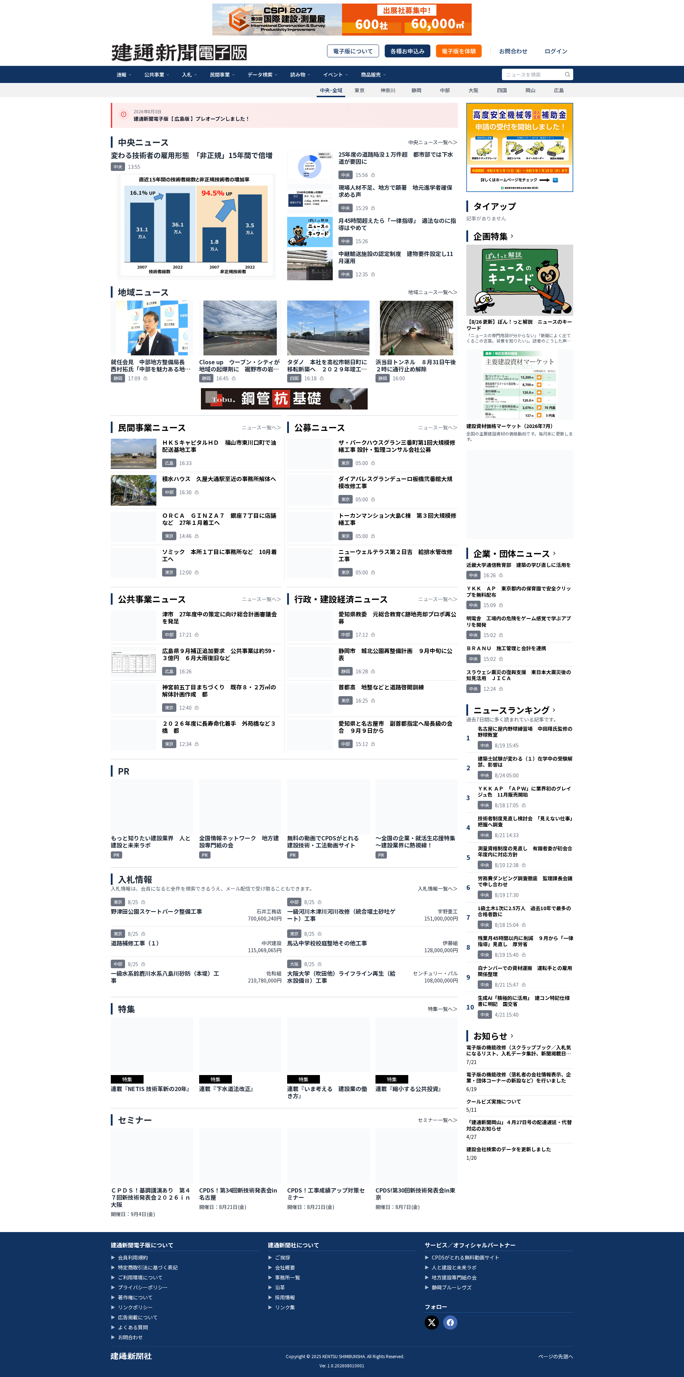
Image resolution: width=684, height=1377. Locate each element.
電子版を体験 (459, 51)
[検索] (567, 74)
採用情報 (281, 1297)
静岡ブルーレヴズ (448, 1287)
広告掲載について (134, 1317)
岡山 (530, 90)
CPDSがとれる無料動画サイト (462, 1257)
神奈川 (387, 90)
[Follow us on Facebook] (450, 1322)
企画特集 (490, 236)
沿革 (276, 1287)
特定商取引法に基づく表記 (144, 1267)
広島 (559, 90)
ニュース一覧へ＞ (261, 427)
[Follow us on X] (432, 1322)
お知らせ (490, 1036)
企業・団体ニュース (511, 553)
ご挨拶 (279, 1257)
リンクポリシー (132, 1307)
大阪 (473, 90)
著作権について (132, 1297)
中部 (445, 90)
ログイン (556, 51)
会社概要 (281, 1267)
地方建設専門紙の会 (451, 1277)
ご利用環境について (137, 1277)
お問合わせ (513, 51)
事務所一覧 (284, 1277)
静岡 (416, 90)
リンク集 (281, 1307)
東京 (359, 90)
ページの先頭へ (555, 1356)
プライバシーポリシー (139, 1287)
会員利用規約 (129, 1257)
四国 (502, 90)
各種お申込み (407, 51)
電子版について (353, 51)
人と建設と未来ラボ (451, 1267)
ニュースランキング (511, 710)
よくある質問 (129, 1327)
